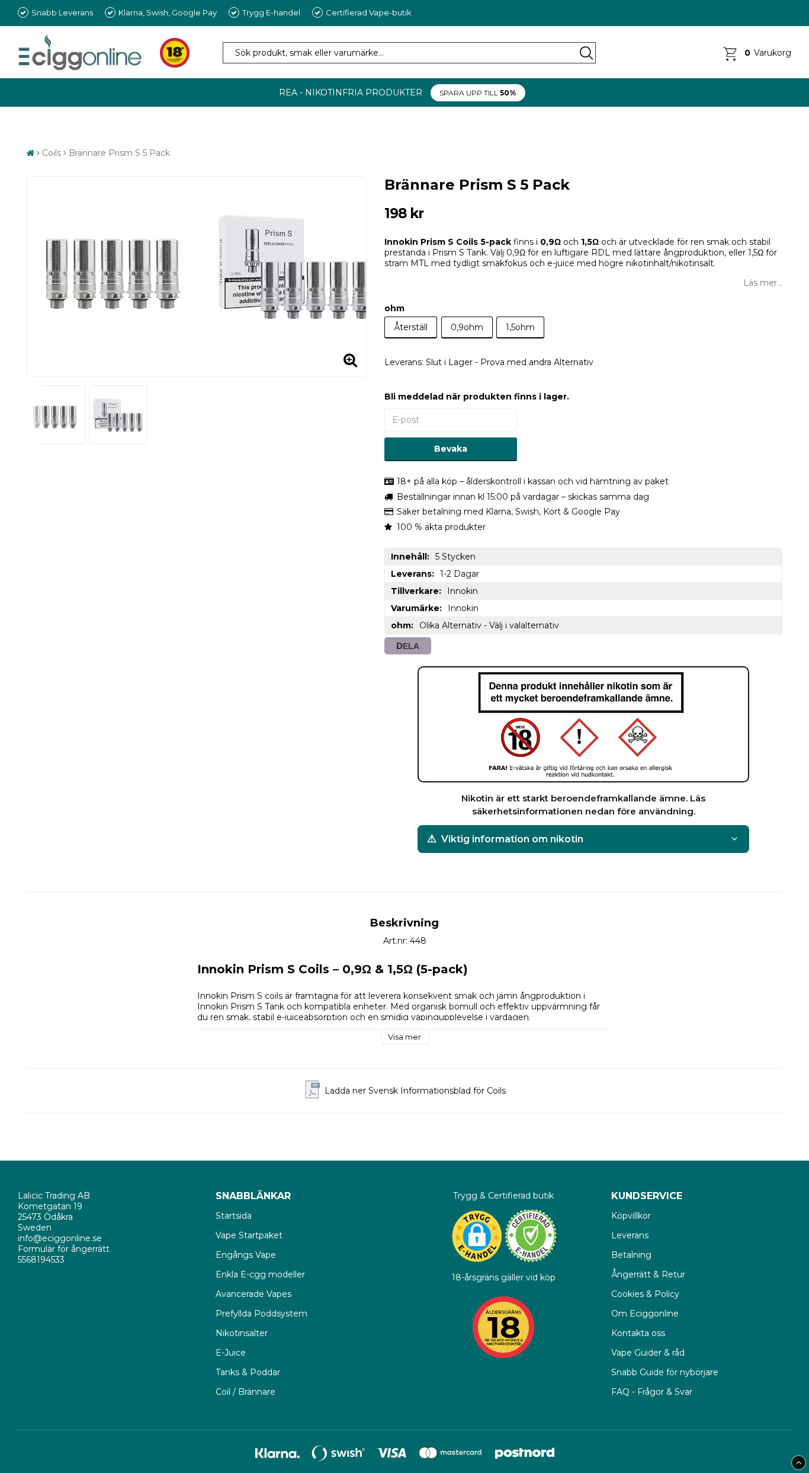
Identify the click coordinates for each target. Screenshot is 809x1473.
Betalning (631, 1255)
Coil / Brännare (245, 1391)
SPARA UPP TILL (477, 92)
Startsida (235, 1215)
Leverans (630, 1235)
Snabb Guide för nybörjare (664, 1372)
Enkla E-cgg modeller (260, 1274)
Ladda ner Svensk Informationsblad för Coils (415, 1090)
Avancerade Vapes (253, 1294)
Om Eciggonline (645, 1313)
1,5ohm (520, 327)
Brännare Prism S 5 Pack (119, 153)
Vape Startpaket (249, 1235)
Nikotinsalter (242, 1333)
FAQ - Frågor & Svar (651, 1391)
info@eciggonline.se (60, 1238)
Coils (51, 153)
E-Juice (231, 1352)
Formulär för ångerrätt (64, 1249)
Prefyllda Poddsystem (261, 1313)
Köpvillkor (631, 1215)
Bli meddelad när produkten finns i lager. (476, 396)
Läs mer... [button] (762, 282)
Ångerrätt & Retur (648, 1274)
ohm (394, 308)
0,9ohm (467, 327)
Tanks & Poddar (248, 1372)
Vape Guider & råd (648, 1352)
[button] (756, 53)
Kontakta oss (638, 1333)
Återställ (411, 327)
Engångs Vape (246, 1255)
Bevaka (450, 448)
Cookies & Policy (645, 1294)
